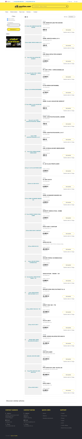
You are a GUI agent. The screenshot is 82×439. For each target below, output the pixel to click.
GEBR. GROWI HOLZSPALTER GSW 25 (54, 336)
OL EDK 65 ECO (47, 179)
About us (45, 415)
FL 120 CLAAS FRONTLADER (51, 164)
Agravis (12, 435)
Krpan (44, 68)
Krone (44, 193)
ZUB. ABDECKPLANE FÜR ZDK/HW (53, 22)
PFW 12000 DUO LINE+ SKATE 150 (52, 367)
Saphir (44, 131)
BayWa (15, 435)
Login (76, 1)
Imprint (62, 420)
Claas (44, 52)
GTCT (62, 423)
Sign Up (70, 1)
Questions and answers (48, 418)
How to (44, 413)
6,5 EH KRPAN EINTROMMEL (51, 85)
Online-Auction (13, 11)
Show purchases (11, 20)
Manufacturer (13, 29)
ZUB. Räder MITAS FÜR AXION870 (52, 54)
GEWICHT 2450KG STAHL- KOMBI (52, 211)
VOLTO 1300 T (47, 320)
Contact (35, 11)
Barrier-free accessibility (66, 427)
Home (6, 11)
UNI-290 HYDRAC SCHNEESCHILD (52, 258)
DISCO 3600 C (47, 383)
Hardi (44, 36)
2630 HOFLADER (47, 352)
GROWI (44, 334)
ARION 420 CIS (47, 242)
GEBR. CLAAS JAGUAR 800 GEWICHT (53, 101)
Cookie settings (64, 425)
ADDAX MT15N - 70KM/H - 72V (51, 273)
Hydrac (44, 256)
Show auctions (11, 18)
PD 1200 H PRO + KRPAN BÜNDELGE (53, 69)
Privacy (62, 418)
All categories (10, 22)
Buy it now (21, 11)
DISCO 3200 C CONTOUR (50, 226)
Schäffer (45, 350)
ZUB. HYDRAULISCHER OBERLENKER (54, 148)
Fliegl (44, 366)
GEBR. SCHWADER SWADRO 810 (52, 195)
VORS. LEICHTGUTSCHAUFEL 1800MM (54, 117)
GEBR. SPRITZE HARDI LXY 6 (51, 38)
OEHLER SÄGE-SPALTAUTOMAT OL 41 (54, 289)
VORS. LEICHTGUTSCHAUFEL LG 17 (53, 132)
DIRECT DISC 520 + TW (49, 305)
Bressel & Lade (46, 115)
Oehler (44, 21)
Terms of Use (64, 415)
